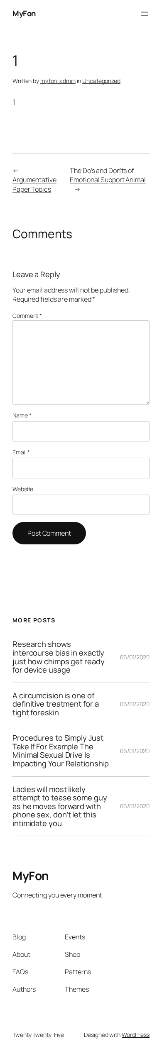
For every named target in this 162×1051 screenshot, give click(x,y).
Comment (27, 315)
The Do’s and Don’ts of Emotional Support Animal (108, 175)
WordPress (136, 1035)
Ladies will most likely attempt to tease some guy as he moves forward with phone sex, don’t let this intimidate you (59, 806)
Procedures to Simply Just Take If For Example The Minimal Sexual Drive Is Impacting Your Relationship (60, 751)
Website (22, 489)
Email (21, 452)
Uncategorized (101, 81)
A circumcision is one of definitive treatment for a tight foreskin (55, 704)
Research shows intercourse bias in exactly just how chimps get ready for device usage (58, 657)
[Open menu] (145, 14)
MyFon (24, 13)
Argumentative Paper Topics (34, 184)
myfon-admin (58, 81)
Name (21, 415)
